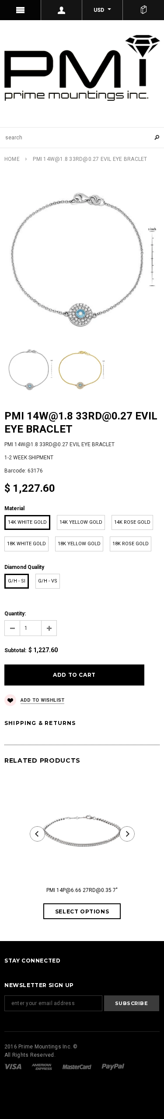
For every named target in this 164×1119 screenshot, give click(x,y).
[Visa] (13, 1066)
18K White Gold (26, 544)
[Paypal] (113, 1066)
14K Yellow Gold (80, 522)
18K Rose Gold (130, 544)
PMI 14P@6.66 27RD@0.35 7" (82, 890)
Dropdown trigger (61, 10)
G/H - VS (47, 581)
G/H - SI (16, 581)
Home (12, 159)
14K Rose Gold (132, 522)
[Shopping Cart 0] (143, 10)
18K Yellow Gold (79, 544)
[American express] (42, 1066)
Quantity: (15, 614)
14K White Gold (27, 522)
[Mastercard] (78, 1066)
